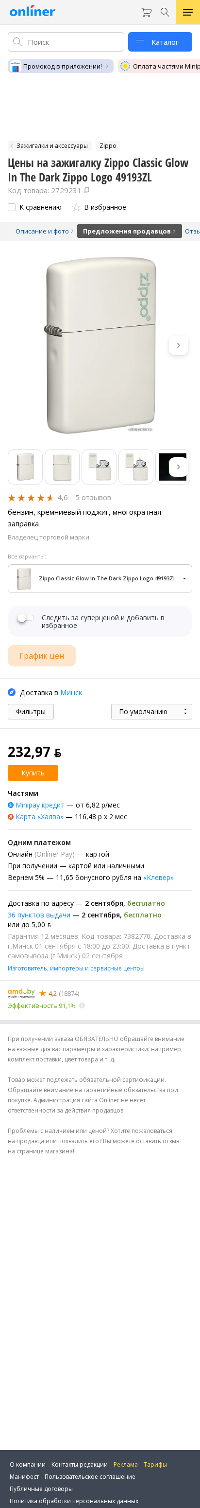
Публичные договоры (41, 1489)
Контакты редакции (79, 1464)
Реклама (126, 1464)
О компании (28, 1464)
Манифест (24, 1476)
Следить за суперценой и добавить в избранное (103, 621)
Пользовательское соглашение (90, 1476)
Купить (33, 772)
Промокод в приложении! (62, 66)
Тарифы (155, 1464)
